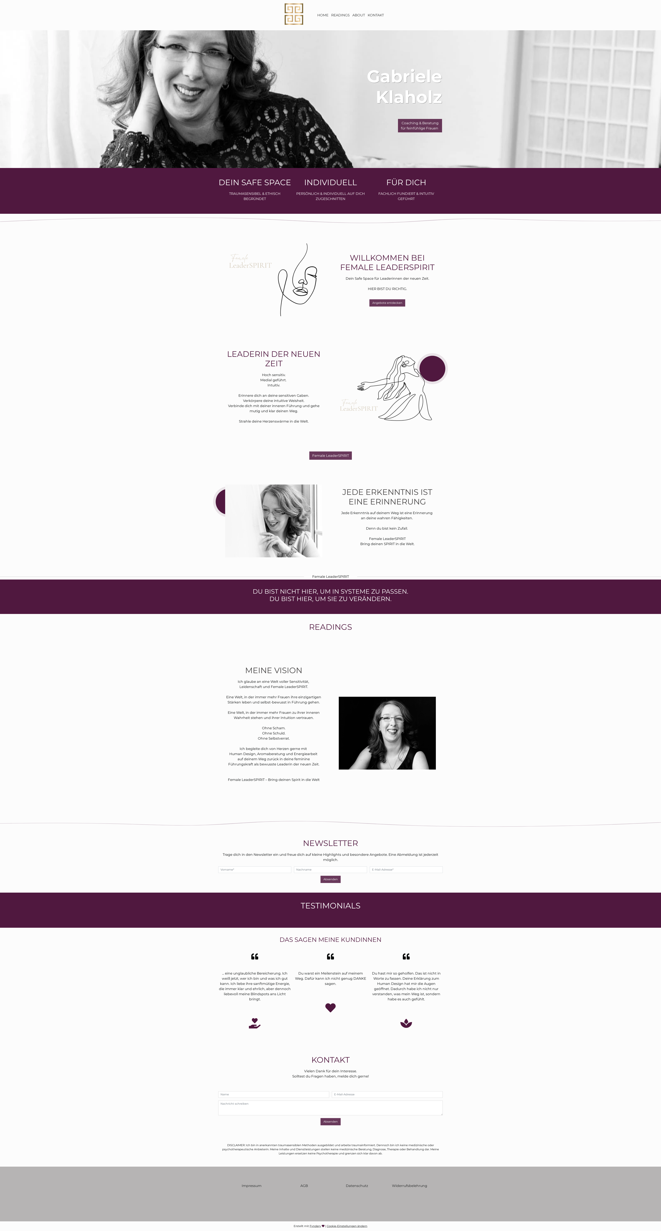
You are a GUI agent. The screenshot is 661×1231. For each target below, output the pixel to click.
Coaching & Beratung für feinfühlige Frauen (420, 125)
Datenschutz (357, 1186)
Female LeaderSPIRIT (330, 456)
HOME (322, 15)
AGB (304, 1186)
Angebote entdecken (387, 302)
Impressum (251, 1186)
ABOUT (358, 15)
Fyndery (315, 1226)
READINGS (340, 15)
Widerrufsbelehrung (409, 1186)
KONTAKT (376, 15)
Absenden (330, 879)
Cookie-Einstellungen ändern (347, 1226)
